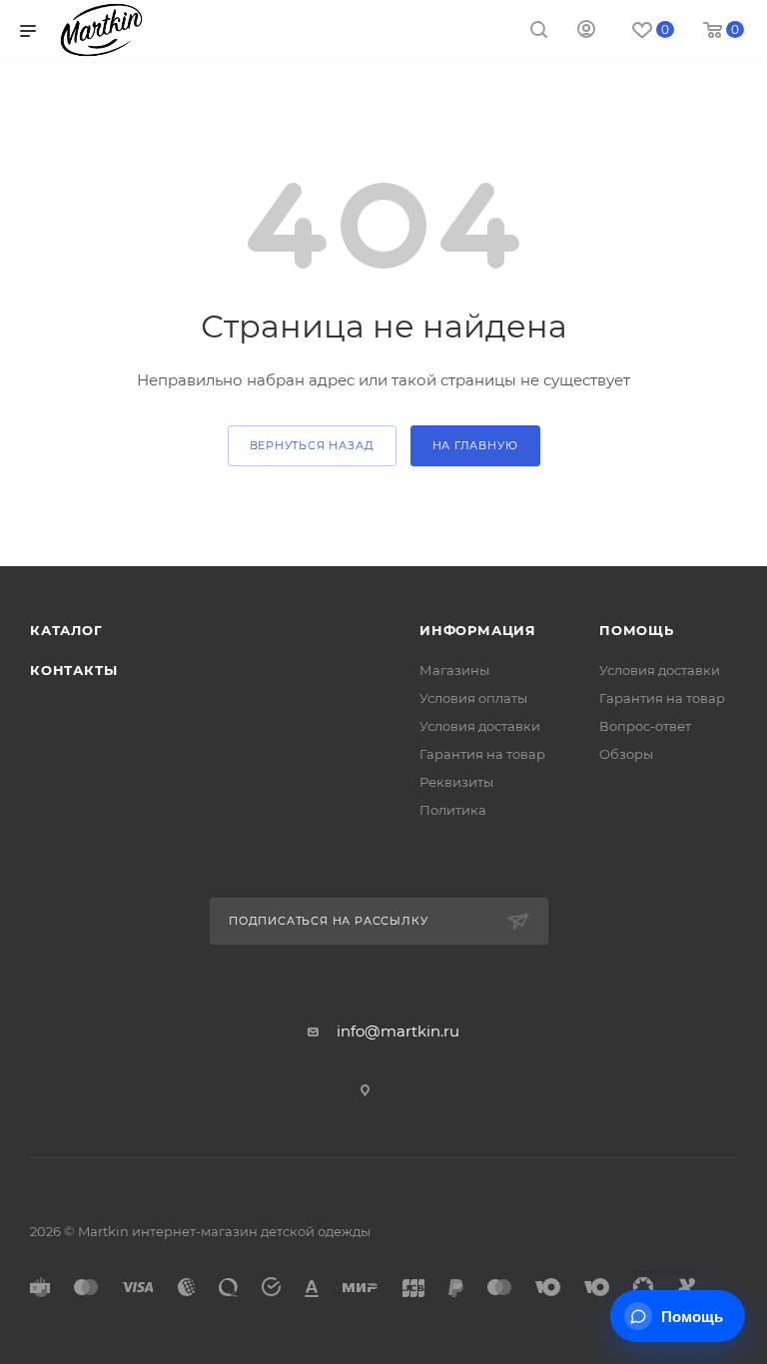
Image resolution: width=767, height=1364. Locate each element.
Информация (477, 630)
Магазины (454, 670)
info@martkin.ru (398, 1031)
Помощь (636, 630)
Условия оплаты (473, 698)
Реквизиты (456, 782)
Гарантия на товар (482, 754)
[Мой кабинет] (586, 31)
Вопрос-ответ (645, 726)
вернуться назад (312, 445)
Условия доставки (479, 726)
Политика (452, 810)
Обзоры (626, 754)
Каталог (66, 630)
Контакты (73, 670)
